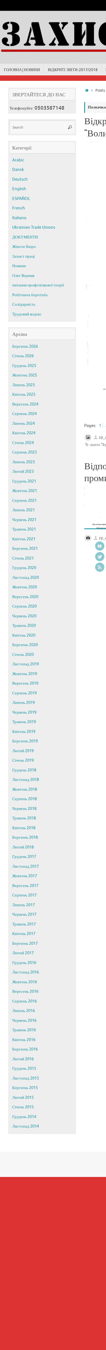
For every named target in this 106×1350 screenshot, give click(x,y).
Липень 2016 (23, 1010)
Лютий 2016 (23, 1059)
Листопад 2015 (25, 1078)
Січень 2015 (23, 1107)
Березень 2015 (25, 1087)
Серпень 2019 (24, 693)
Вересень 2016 (25, 991)
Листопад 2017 (25, 866)
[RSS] (99, 567)
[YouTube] (99, 546)
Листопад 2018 (25, 779)
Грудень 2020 (24, 567)
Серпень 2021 (24, 500)
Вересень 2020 (25, 596)
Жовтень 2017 (24, 876)
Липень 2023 (23, 462)
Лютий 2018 (23, 847)
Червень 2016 (24, 1020)
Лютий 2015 (23, 1097)
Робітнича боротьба (30, 295)
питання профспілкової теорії (38, 285)
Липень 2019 (23, 702)
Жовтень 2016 (24, 982)
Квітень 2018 (23, 828)
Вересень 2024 (25, 404)
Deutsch (20, 179)
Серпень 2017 (24, 895)
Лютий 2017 (23, 953)
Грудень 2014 (24, 1116)
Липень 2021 (23, 510)
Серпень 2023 (24, 452)
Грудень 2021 (24, 481)
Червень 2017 (24, 914)
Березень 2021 (25, 548)
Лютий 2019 (23, 751)
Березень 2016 (25, 1049)
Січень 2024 (23, 442)
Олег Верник (23, 275)
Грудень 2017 (24, 856)
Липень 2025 (23, 385)
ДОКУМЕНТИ (25, 237)
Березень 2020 (25, 644)
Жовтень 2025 (24, 375)
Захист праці (23, 256)
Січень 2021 (23, 558)
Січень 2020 (23, 654)
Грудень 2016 (24, 962)
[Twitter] (99, 556)
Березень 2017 (25, 943)
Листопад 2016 (25, 972)
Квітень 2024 (23, 433)
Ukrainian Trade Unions (33, 227)
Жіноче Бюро (24, 246)
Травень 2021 (24, 529)
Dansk (18, 169)
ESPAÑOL (21, 198)
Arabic (18, 160)
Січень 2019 (23, 760)
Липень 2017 (23, 905)
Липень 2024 (23, 423)
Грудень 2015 (24, 1068)
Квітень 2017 (23, 933)
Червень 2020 (24, 616)
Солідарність (23, 304)
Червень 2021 (24, 519)
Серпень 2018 (24, 799)
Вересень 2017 (25, 885)
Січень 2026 (23, 356)
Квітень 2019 (23, 731)
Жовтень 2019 (24, 673)
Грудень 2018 (24, 770)
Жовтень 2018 (24, 789)
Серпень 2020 (24, 606)
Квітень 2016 (23, 1039)
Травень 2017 (24, 924)
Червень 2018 (24, 808)
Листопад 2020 (25, 577)
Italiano (19, 218)
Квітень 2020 (23, 635)
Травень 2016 (24, 1030)
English (19, 189)
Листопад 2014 (25, 1126)
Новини (19, 266)
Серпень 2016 (24, 1001)
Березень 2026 (25, 346)
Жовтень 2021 (24, 490)
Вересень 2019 (25, 683)
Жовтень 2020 (24, 587)
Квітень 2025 (23, 394)
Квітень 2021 (23, 539)
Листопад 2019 (25, 664)
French (18, 208)
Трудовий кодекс (27, 314)
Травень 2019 (24, 722)
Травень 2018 (24, 818)
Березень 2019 (25, 741)
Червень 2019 (24, 712)
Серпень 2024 (24, 413)
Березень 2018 (25, 837)
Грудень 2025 (24, 365)
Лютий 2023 (23, 471)
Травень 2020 (24, 625)
